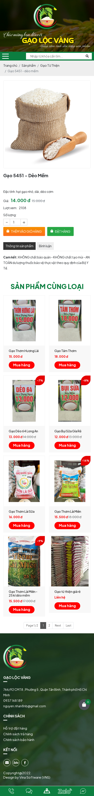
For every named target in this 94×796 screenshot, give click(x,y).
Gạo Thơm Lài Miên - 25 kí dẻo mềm (23, 593)
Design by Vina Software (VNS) (26, 777)
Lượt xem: (10, 208)
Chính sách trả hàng (18, 734)
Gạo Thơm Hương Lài (24, 351)
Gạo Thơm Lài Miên (67, 511)
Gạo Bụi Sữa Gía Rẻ (68, 431)
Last (68, 625)
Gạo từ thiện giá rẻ (67, 591)
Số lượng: (10, 215)
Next (58, 625)
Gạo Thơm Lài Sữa (22, 511)
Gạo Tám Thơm (65, 351)
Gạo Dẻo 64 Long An (23, 431)
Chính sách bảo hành (18, 739)
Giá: (6, 201)
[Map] (47, 791)
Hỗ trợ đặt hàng (15, 728)
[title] (11, 791)
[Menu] (5, 56)
